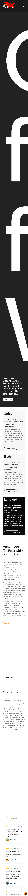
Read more (9, 677)
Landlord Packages (12, 532)
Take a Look (8, 399)
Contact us (7, 733)
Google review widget (13, 816)
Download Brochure (12, 759)
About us (6, 623)
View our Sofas (11, 448)
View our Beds (10, 491)
